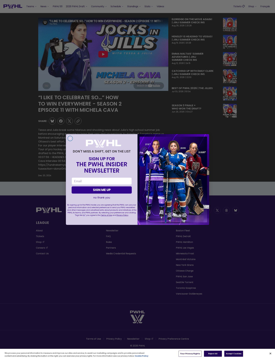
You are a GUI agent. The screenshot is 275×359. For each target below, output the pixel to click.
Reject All (212, 353)
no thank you (101, 197)
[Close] (270, 353)
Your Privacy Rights (190, 353)
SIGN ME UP (102, 190)
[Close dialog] (70, 138)
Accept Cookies (233, 353)
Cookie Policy (141, 356)
